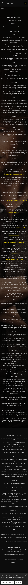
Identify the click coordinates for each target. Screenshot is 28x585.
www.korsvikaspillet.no (14, 235)
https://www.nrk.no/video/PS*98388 (14, 259)
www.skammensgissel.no (14, 212)
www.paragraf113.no (20, 227)
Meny (25, 3)
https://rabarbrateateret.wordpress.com (14, 174)
